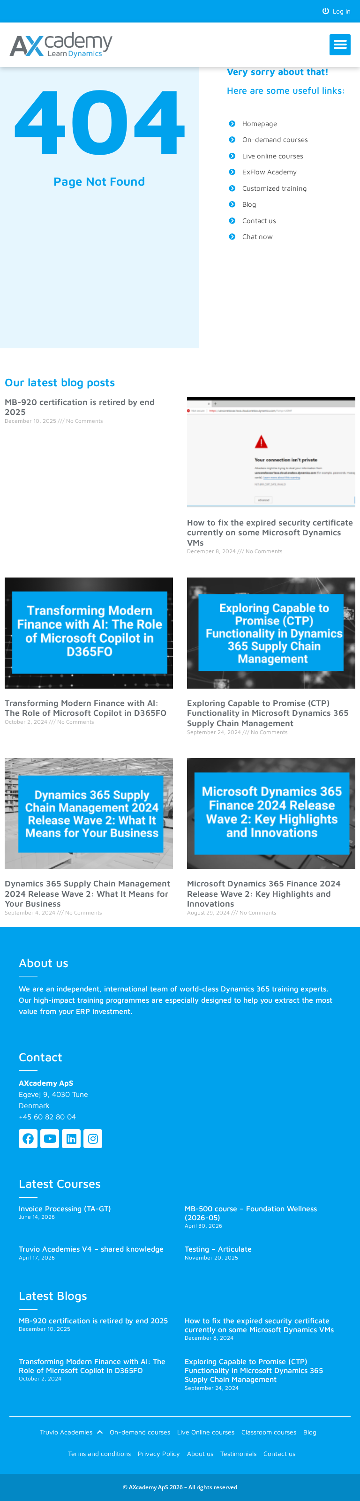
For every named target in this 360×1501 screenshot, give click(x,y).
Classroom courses (268, 1432)
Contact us (279, 1453)
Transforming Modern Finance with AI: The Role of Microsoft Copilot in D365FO (85, 708)
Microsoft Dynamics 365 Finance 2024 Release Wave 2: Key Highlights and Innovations (264, 893)
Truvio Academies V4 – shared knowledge (91, 1249)
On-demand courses (140, 1432)
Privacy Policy (159, 1453)
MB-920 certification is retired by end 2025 (93, 1320)
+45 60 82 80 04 (47, 1116)
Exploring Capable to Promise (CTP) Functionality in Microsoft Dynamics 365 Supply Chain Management (268, 713)
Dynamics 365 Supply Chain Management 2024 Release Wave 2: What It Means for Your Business (87, 893)
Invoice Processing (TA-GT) (65, 1208)
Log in (340, 11)
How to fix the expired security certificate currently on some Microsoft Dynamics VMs (270, 533)
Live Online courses (205, 1432)
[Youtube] (49, 1138)
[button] (340, 44)
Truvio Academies (66, 1432)
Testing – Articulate (218, 1249)
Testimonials (238, 1453)
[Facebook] (28, 1138)
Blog (309, 1432)
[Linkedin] (71, 1138)
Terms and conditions (99, 1453)
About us (200, 1453)
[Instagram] (92, 1138)
